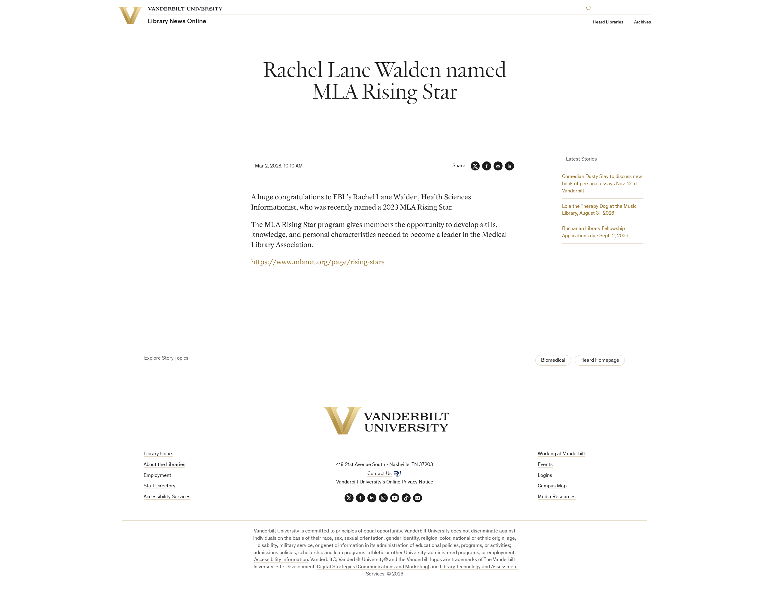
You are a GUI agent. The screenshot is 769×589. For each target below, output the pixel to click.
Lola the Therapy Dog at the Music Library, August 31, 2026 (599, 210)
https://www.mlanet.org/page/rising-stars (317, 262)
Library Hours (158, 454)
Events (545, 465)
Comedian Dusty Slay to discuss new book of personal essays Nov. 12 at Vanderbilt (602, 184)
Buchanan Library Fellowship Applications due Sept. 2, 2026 (595, 232)
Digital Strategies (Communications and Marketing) (373, 567)
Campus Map (552, 486)
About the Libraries (164, 465)
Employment (157, 475)
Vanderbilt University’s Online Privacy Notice (384, 482)
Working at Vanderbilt (561, 454)
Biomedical (553, 360)
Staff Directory (159, 486)
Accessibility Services (167, 497)
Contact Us (379, 474)
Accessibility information (281, 560)
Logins (545, 475)
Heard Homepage (599, 360)
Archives (642, 22)
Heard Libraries (608, 22)
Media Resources (557, 497)
